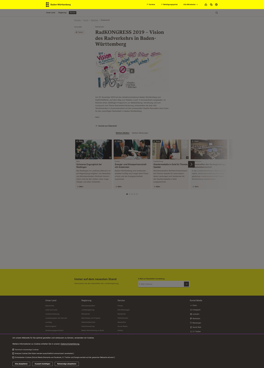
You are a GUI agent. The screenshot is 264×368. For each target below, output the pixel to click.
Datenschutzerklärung (70, 344)
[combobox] (191, 4)
